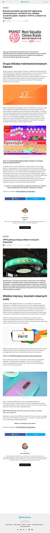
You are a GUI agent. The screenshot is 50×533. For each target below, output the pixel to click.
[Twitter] (26, 529)
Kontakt (29, 524)
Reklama (24, 524)
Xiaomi (22, 116)
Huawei (21, 108)
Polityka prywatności (25, 526)
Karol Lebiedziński (25, 453)
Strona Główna (9, 524)
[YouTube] (21, 529)
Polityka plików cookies (37, 524)
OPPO (42, 175)
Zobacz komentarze (25, 227)
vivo (46, 175)
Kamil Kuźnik (25, 217)
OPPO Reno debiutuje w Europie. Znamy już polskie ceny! (26, 356)
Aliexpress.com (11, 74)
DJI (8, 173)
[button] (3, 2)
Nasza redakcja (17, 524)
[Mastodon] (29, 529)
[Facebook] (32, 529)
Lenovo (15, 168)
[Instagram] (24, 529)
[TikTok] (18, 529)
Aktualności (6, 7)
